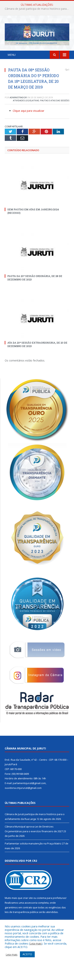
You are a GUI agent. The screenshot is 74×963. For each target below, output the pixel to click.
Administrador (18, 97)
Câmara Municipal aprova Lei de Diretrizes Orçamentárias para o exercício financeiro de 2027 (38, 8)
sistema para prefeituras (51, 898)
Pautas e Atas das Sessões (54, 100)
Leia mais (36, 943)
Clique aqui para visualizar (28, 110)
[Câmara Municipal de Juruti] (37, 34)
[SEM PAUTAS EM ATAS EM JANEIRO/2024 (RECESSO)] (37, 185)
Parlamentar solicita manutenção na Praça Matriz (33, 843)
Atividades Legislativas (26, 100)
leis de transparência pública (21, 912)
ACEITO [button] (27, 954)
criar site (28, 898)
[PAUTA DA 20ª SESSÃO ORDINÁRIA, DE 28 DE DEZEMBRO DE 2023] (37, 252)
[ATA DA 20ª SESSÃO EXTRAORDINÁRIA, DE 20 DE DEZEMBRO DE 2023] (37, 318)
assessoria (30, 902)
